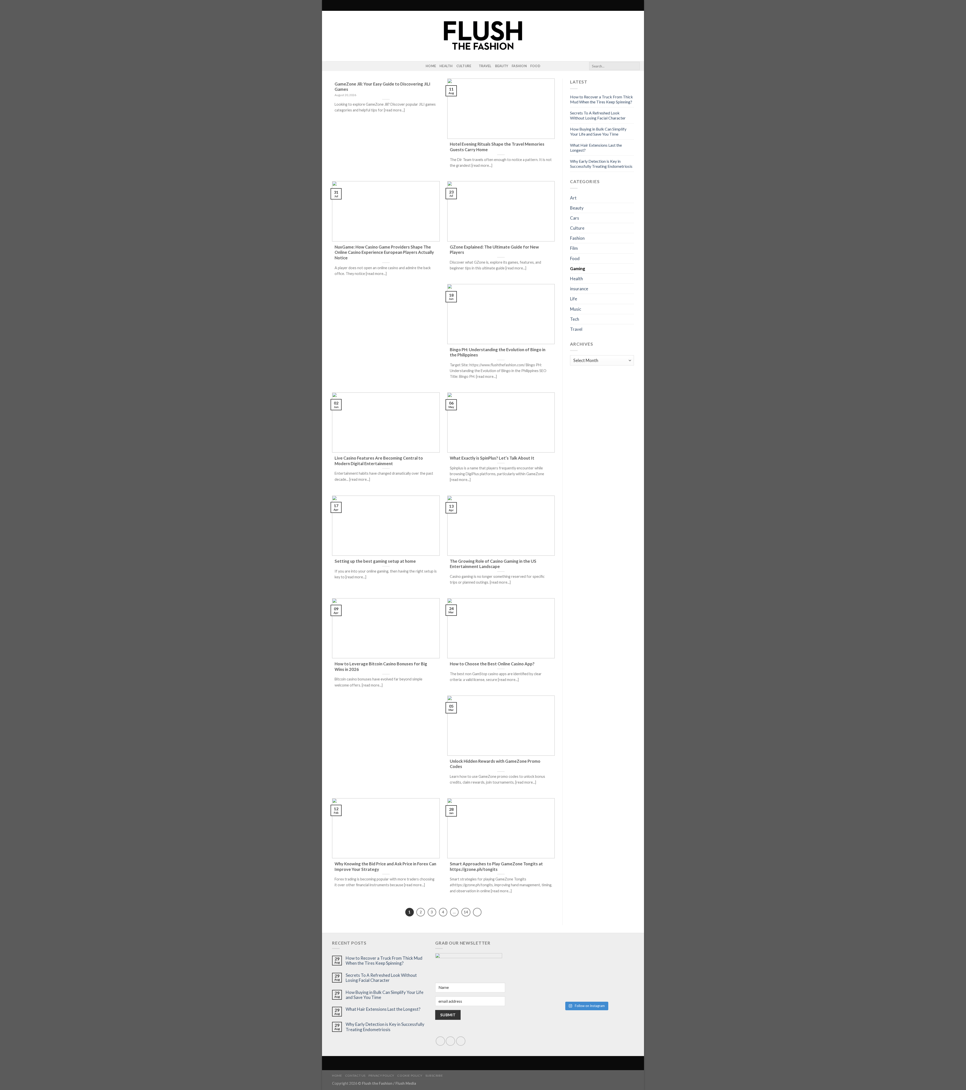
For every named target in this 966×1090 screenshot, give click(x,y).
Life (573, 298)
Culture (463, 66)
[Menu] (329, 5)
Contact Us (355, 1075)
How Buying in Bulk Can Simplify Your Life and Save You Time (598, 131)
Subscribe (434, 1075)
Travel (485, 66)
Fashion (519, 66)
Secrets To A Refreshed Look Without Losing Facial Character (598, 115)
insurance (579, 288)
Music (575, 309)
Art (573, 197)
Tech (574, 319)
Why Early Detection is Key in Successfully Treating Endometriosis (601, 164)
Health (446, 66)
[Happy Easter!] (562, 984)
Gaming (577, 268)
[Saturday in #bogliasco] (610, 957)
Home (431, 66)
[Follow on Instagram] (329, 66)
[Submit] (635, 66)
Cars (574, 218)
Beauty (501, 66)
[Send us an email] (450, 1041)
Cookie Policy (409, 1075)
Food (535, 66)
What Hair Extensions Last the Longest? (383, 1009)
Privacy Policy (381, 1075)
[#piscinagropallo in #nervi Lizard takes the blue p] (610, 984)
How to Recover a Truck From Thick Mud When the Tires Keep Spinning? (601, 99)
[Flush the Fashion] (483, 36)
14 (466, 912)
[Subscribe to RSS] (336, 66)
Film (574, 248)
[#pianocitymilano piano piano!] (562, 957)
